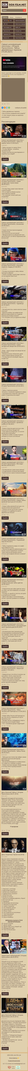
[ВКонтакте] (2, 108)
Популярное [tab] (18, 17)
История (18, 31)
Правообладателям (14, 1061)
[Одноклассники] (5, 108)
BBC (6, 24)
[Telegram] (7, 108)
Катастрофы (7, 27)
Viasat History (19, 38)
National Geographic (20, 20)
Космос (6, 38)
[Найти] (24, 10)
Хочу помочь (13, 1058)
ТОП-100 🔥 (8, 20)
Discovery (18, 34)
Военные (7, 31)
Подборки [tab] (5, 17)
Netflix (17, 27)
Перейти (5, 159)
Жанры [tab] (11, 17)
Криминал (7, 34)
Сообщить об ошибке (20, 107)
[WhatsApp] (9, 108)
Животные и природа (20, 24)
